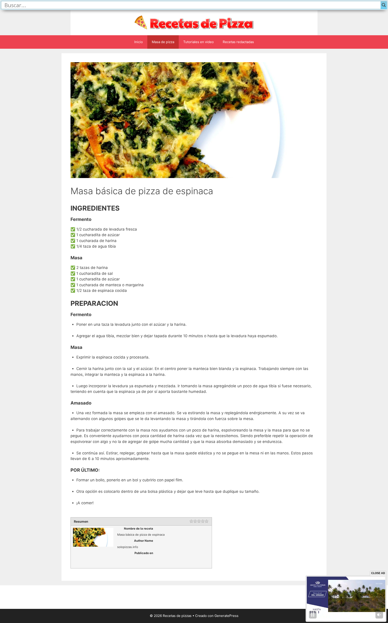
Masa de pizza (163, 42)
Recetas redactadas (238, 42)
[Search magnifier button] (384, 5)
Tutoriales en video (198, 42)
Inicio (138, 42)
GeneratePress (226, 616)
